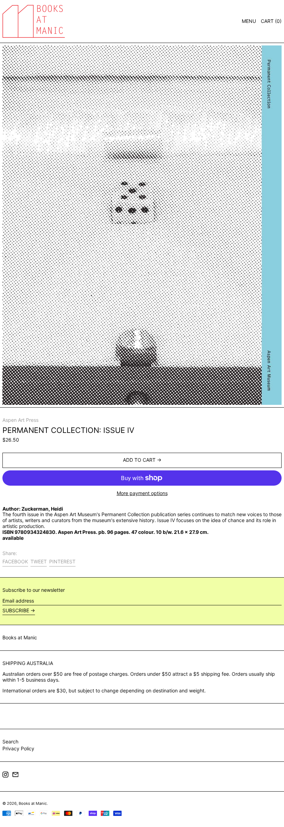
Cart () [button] (271, 21)
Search (10, 741)
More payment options (142, 493)
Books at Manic (19, 637)
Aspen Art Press (20, 420)
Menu (249, 21)
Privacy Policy (18, 748)
